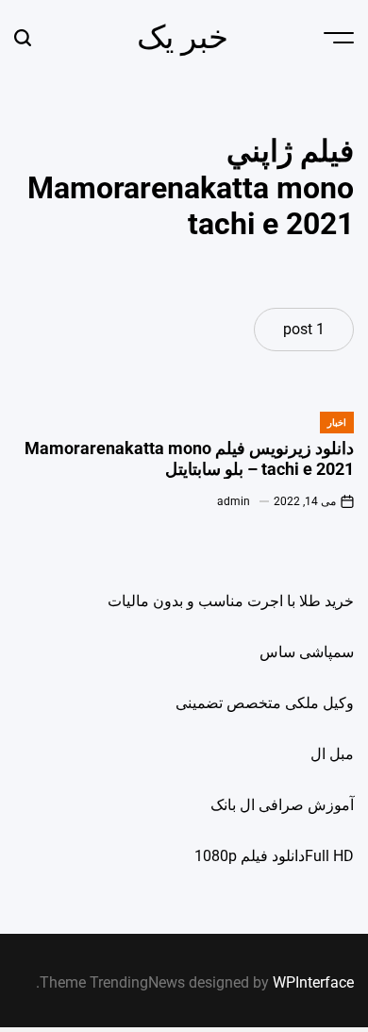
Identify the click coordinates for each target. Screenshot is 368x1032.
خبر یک (182, 37)
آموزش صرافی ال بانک (282, 805)
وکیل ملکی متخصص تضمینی (265, 703)
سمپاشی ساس (306, 652)
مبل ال (332, 754)
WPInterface (313, 982)
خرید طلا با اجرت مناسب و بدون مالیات (231, 601)
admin (233, 501)
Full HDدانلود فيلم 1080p (274, 856)
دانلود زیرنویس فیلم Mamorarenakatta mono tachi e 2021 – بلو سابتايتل (189, 458)
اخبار (336, 422)
